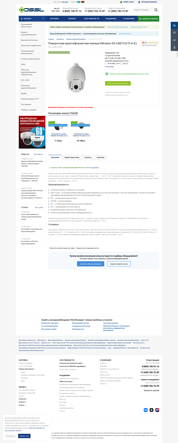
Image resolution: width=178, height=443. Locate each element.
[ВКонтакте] (146, 410)
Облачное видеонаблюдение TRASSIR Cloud (28, 72)
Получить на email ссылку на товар (117, 92)
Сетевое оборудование (30, 59)
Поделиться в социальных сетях (116, 95)
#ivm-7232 (145, 340)
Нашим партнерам (26, 369)
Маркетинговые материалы (110, 381)
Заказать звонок (150, 19)
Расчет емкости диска (67, 369)
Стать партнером (25, 366)
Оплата (62, 405)
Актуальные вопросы (67, 393)
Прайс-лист (128, 2)
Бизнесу (72, 18)
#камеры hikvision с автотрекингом (125, 348)
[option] (32, 132)
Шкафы (24, 93)
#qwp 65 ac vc (46, 343)
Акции (23, 372)
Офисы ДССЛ (105, 375)
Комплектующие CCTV (30, 99)
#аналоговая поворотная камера (119, 343)
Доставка (63, 402)
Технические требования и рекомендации (75, 384)
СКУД (23, 64)
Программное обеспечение (26, 25)
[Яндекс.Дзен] (151, 410)
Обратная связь (65, 381)
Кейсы (21, 396)
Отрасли (22, 399)
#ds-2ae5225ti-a (138, 343)
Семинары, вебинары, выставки (32, 375)
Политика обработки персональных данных (116, 378)
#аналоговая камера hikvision (75, 340)
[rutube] (157, 410)
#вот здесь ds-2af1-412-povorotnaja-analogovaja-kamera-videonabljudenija (79, 343)
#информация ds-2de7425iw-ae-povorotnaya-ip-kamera (87, 348)
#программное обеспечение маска (31, 350)
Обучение (24, 378)
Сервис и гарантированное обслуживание (74, 396)
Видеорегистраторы (29, 40)
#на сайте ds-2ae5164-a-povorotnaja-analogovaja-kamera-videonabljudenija (45, 345)
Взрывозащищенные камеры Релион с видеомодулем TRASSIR (32, 163)
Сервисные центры (66, 408)
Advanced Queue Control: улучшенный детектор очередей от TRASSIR (30, 178)
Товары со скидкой (28, 110)
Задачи (22, 402)
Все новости (38, 154)
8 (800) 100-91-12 (72, 11)
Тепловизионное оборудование (27, 52)
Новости (103, 383)
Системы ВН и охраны (27, 390)
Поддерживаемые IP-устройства (71, 387)
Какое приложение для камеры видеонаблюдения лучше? (31, 216)
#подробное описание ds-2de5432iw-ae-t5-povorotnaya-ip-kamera (42, 348)
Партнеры (54, 18)
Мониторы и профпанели (31, 45)
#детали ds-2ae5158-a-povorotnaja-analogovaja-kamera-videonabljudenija (100, 345)
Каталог (27, 18)
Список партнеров (25, 363)
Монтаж (62, 399)
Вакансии (103, 366)
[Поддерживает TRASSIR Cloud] (58, 121)
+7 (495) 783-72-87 (95, 11)
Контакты (104, 372)
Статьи (62, 411)
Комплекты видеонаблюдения (28, 87)
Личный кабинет (149, 2)
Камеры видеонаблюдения (28, 33)
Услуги (21, 405)
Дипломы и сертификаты (109, 369)
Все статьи (39, 207)
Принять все (24, 436)
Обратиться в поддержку (69, 378)
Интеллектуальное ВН (27, 393)
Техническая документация (70, 363)
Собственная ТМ (91, 18)
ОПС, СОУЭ (25, 80)
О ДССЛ (103, 363)
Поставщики (26, 104)
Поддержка (110, 18)
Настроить (10, 436)
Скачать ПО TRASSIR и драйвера (72, 366)
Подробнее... (95, 167)
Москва (65, 2)
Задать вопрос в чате (139, 27)
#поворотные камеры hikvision (128, 340)
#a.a (109, 348)
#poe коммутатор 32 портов (29, 343)
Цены (23, 381)
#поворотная (145, 348)
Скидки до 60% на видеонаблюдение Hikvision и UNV (129, 74)
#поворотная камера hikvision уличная (102, 340)
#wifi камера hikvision (55, 340)
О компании (128, 18)
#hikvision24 (42, 340)
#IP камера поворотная (27, 340)
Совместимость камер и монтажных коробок (76, 390)
